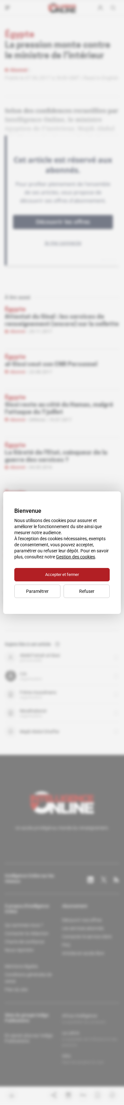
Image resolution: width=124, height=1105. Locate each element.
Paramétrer (37, 591)
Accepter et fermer (62, 574)
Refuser (86, 591)
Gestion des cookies (75, 556)
